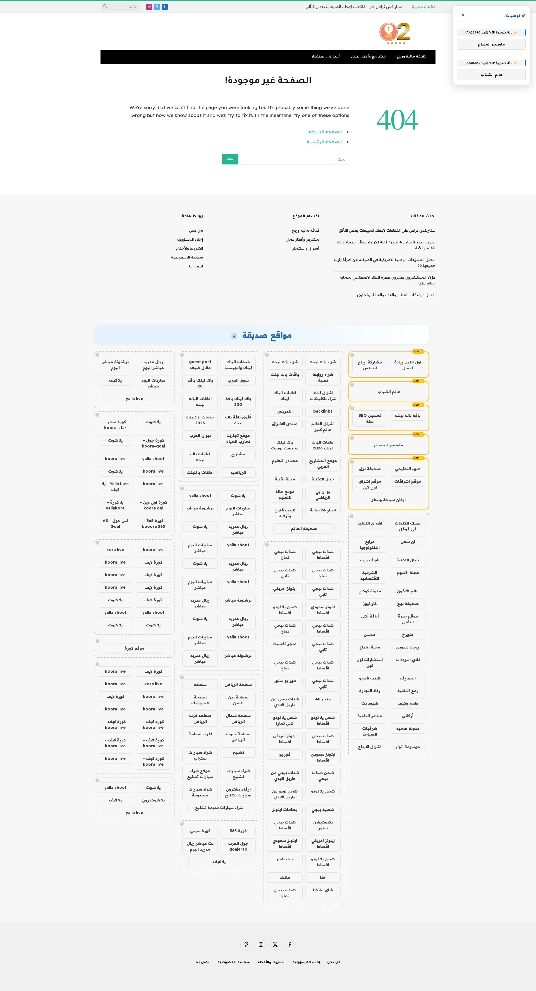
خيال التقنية (407, 559)
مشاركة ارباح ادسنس (370, 365)
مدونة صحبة (408, 728)
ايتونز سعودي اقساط (323, 609)
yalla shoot (200, 495)
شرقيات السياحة (369, 731)
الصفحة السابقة (325, 131)
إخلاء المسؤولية (189, 239)
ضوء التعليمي (407, 468)
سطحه (200, 684)
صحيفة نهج (408, 603)
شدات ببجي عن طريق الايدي (285, 701)
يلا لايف (219, 861)
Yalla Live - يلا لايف (115, 486)
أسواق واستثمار (326, 57)
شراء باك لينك (323, 361)
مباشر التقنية (369, 715)
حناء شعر (284, 858)
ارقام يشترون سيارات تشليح (238, 792)
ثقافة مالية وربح (411, 57)
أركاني (407, 715)
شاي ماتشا (323, 889)
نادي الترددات (408, 659)
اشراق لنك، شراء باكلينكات (323, 395)
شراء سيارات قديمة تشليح (219, 807)
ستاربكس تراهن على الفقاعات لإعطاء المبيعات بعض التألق (354, 6)
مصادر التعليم (285, 460)
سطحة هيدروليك (200, 700)
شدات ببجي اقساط (323, 554)
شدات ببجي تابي (285, 573)
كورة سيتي (200, 830)
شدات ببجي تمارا (285, 554)
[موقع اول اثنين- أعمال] (395, 31)
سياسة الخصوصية (187, 257)
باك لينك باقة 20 (200, 383)
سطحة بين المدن (238, 700)
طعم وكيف (408, 703)
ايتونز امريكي (284, 588)
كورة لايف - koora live (153, 724)
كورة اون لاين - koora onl (153, 505)
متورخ (407, 634)
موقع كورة (134, 648)
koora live (115, 458)
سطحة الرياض (238, 684)
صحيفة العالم (304, 528)
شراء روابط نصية (323, 377)
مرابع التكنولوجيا (370, 544)
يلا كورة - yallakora (115, 505)
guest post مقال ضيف (200, 364)
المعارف (408, 678)
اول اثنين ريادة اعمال (407, 365)
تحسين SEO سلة (369, 418)
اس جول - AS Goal (115, 523)
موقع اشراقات (407, 481)
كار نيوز (370, 603)
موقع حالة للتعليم (285, 494)
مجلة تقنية (285, 479)
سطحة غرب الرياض (200, 718)
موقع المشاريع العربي (323, 463)
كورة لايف (153, 562)
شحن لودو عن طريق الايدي (285, 794)
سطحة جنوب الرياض (238, 736)
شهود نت (369, 703)
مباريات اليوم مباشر (238, 511)
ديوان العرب (200, 435)
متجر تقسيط (284, 643)
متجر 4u (323, 699)
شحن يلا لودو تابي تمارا (285, 720)
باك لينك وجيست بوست (284, 445)
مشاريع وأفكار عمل (368, 57)
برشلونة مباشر (200, 508)
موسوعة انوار (408, 746)
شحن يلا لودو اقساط (285, 609)
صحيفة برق (370, 468)
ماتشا (284, 877)
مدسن (369, 634)
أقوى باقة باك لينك (238, 420)
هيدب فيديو (370, 678)
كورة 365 (238, 830)
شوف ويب (369, 559)
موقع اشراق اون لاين (370, 484)
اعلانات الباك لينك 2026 (323, 445)
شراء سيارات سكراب (200, 755)
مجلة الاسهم (407, 572)
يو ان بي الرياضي (322, 494)
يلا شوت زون (153, 800)
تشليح (238, 752)
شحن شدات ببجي (323, 775)
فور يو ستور (285, 680)
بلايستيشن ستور (323, 825)
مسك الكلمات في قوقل (408, 526)
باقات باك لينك (285, 374)
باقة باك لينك (407, 415)
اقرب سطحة (200, 733)
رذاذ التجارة (369, 690)
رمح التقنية (407, 690)
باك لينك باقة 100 (238, 401)
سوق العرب (238, 380)
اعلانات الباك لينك (284, 395)
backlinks (322, 411)
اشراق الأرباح (369, 746)
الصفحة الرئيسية (324, 141)
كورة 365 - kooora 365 (153, 523)
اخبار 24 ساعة (323, 510)
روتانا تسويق (407, 647)
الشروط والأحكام (189, 248)
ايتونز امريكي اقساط (284, 738)
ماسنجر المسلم (388, 444)
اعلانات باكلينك (200, 472)
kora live (115, 549)
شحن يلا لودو (323, 791)
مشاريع (238, 453)
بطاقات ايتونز (284, 809)
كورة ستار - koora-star (115, 424)
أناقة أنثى (370, 616)
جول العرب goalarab (238, 846)
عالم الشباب (388, 391)
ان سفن (407, 541)
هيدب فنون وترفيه (284, 513)
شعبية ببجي (323, 809)
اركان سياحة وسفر (389, 499)
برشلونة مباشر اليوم (115, 364)
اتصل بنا (196, 266)
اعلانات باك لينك (200, 456)
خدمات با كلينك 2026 (200, 420)
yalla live (134, 398)
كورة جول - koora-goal (153, 443)
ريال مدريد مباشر (238, 529)
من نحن (196, 230)
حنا (323, 877)
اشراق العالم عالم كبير (322, 426)
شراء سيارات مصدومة (200, 792)
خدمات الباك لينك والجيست (238, 364)
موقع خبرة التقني (408, 619)
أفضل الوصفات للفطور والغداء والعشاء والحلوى (396, 294)
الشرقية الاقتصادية (369, 575)
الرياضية (238, 472)
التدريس (285, 411)
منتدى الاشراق (285, 423)
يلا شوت (238, 495)
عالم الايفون (407, 590)
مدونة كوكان (369, 590)
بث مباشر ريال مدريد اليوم (200, 846)
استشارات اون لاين (369, 662)
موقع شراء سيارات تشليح (200, 773)
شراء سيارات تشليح (238, 773)
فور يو (285, 754)
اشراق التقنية (369, 523)
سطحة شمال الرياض (238, 718)
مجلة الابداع (369, 647)
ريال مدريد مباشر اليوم (153, 364)
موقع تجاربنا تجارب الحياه (238, 438)
